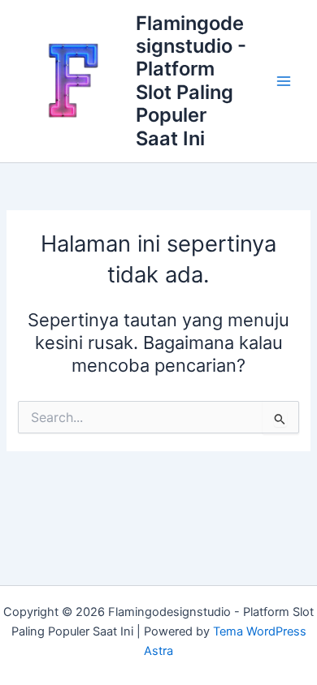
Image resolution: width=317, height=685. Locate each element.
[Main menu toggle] (284, 81)
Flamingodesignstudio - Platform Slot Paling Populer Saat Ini (191, 80)
